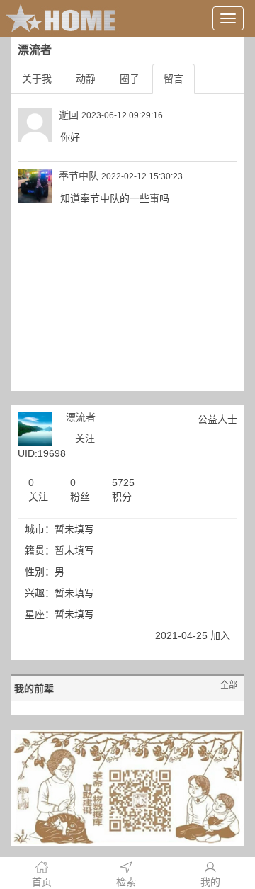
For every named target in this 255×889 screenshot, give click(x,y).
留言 (173, 78)
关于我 (37, 78)
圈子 (130, 78)
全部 (228, 685)
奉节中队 (78, 175)
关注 (85, 438)
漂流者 (81, 417)
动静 (86, 78)
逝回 (69, 114)
